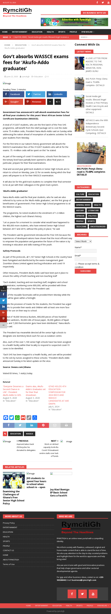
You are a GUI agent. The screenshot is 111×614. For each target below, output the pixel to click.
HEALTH (50, 32)
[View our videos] (108, 2)
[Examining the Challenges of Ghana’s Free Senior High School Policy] (14, 480)
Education (38, 76)
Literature (93, 210)
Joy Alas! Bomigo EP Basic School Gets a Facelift (59, 492)
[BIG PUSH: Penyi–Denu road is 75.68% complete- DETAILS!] (91, 153)
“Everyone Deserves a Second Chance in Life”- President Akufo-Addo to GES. (13, 390)
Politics (92, 216)
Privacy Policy (9, 523)
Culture (80, 194)
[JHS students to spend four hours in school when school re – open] (38, 473)
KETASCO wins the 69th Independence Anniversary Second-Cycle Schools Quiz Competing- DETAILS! (97, 127)
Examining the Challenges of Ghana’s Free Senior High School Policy (13, 497)
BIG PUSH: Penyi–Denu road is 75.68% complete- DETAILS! (96, 82)
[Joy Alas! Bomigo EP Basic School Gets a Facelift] (61, 479)
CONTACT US (8, 550)
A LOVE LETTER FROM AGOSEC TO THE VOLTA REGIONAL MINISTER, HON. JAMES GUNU (96, 65)
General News (83, 205)
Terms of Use (9, 564)
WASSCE (29, 434)
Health (97, 205)
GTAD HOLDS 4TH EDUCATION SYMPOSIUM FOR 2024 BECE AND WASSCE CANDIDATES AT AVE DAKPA (59, 395)
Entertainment (83, 199)
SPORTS (61, 32)
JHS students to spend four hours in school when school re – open (36, 483)
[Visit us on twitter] (102, 2)
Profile (80, 221)
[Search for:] (93, 37)
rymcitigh (26, 76)
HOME (5, 32)
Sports (91, 221)
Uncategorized (98, 226)
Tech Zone (81, 226)
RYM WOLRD (87, 32)
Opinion (80, 216)
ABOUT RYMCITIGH (11, 559)
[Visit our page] (97, 2)
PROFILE (73, 32)
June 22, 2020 (12, 76)
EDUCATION (37, 32)
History (80, 210)
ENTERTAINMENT (19, 32)
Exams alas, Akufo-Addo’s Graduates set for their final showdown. (36, 390)
